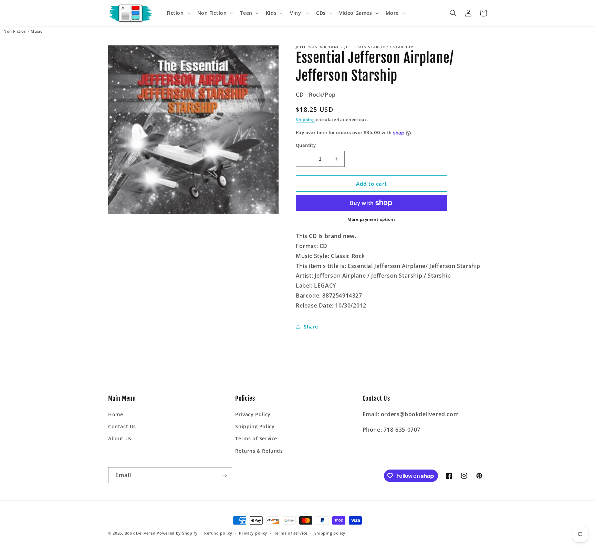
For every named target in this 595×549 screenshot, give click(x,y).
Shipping (305, 119)
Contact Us (122, 426)
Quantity (306, 145)
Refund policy (218, 533)
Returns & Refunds (259, 451)
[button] (178, 13)
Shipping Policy (254, 426)
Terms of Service (256, 438)
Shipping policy (330, 533)
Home (115, 414)
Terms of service (290, 533)
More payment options (371, 219)
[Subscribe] (224, 475)
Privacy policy (253, 533)
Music (36, 31)
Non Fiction (15, 31)
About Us (120, 438)
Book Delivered (140, 533)
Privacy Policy (252, 414)
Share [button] (311, 326)
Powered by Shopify (177, 533)
